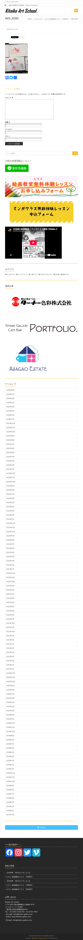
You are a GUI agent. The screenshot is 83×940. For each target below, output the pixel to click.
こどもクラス (38, 19)
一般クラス (34, 274)
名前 (7, 122)
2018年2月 (10, 806)
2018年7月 (10, 794)
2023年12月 (10, 523)
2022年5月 (10, 602)
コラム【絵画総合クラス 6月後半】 (19, 889)
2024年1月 (10, 519)
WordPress (34, 938)
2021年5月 (10, 652)
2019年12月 (10, 723)
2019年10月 (10, 731)
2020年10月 (10, 681)
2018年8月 (10, 790)
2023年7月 (10, 544)
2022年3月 (10, 611)
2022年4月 (10, 607)
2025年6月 (10, 448)
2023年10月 (10, 532)
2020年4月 (10, 706)
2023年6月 (10, 548)
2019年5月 (10, 752)
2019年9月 (10, 736)
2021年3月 (10, 661)
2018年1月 (10, 811)
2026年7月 (10, 394)
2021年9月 (10, 636)
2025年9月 (10, 436)
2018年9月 (10, 786)
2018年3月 (10, 802)
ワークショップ (22, 274)
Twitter (42, 827)
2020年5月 (10, 702)
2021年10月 (10, 631)
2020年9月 (10, 686)
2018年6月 (10, 798)
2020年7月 (10, 694)
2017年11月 (10, 815)
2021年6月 (10, 648)
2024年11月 (10, 477)
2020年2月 (10, 715)
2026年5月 (10, 403)
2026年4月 (10, 407)
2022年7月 (10, 594)
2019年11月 (10, 727)
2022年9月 (10, 586)
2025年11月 (10, 427)
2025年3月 (10, 461)
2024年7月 (10, 494)
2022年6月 (10, 598)
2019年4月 (10, 756)
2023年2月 (10, 565)
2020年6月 (10, 698)
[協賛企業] (41, 302)
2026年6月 (10, 398)
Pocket (21, 37)
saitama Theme (42, 938)
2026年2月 (10, 415)
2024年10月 (10, 482)
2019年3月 (10, 761)
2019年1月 (10, 769)
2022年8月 (10, 590)
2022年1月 (10, 619)
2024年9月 (10, 486)
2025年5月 (10, 452)
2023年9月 (10, 536)
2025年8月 (10, 440)
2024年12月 (10, 473)
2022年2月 (10, 615)
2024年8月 (10, 490)
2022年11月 (10, 577)
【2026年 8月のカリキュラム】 (18, 881)
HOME (29, 19)
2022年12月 (10, 573)
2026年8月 (10, 390)
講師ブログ (65, 274)
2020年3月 (10, 711)
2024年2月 (10, 515)
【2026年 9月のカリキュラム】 (18, 873)
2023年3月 (10, 561)
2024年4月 (10, 507)
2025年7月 (10, 444)
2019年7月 (10, 744)
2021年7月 (10, 644)
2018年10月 (10, 781)
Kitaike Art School (13, 29)
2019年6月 (10, 748)
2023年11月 (10, 527)
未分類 (57, 274)
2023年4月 (10, 557)
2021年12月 (10, 623)
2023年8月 (10, 540)
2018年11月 (10, 777)
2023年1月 (10, 569)
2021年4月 (10, 656)
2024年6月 (10, 498)
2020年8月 (10, 690)
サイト (7, 136)
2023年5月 (10, 552)
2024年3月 (10, 511)
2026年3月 (10, 411)
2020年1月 (10, 719)
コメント (9, 97)
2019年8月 (10, 740)
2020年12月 (10, 673)
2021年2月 (10, 665)
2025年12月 (10, 423)
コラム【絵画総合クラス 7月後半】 (19, 877)
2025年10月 (10, 432)
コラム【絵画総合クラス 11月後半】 (57, 19)
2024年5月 (10, 502)
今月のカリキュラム (46, 274)
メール (8, 129)
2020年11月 (10, 677)
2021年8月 (10, 640)
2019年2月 (10, 765)
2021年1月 (10, 669)
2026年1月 (10, 419)
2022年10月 (10, 582)
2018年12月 (10, 773)
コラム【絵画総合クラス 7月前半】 (19, 885)
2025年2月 (10, 465)
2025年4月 (10, 457)
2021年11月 (10, 627)
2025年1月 (10, 469)
